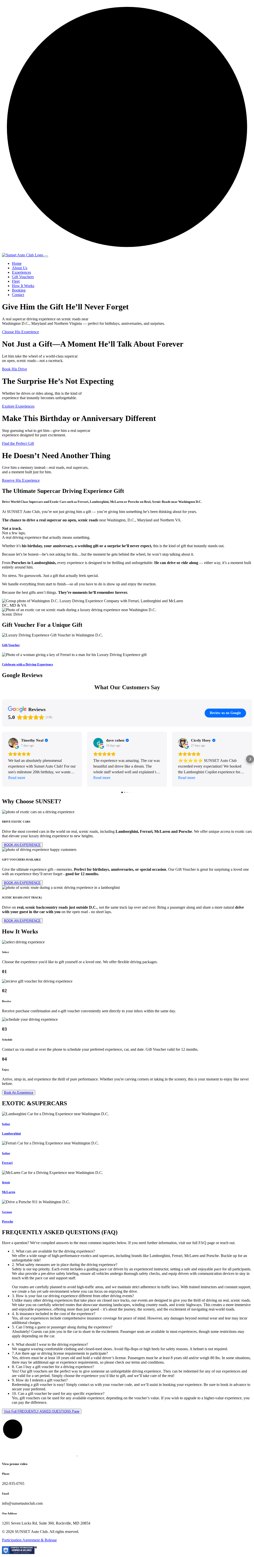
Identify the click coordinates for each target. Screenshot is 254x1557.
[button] (4, 759)
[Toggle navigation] (46, 256)
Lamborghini (11, 1133)
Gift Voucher (11, 645)
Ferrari (7, 1163)
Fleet (16, 281)
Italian (6, 1123)
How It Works (23, 286)
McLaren (8, 1192)
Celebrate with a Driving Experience (27, 664)
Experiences (21, 272)
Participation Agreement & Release (29, 1540)
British (6, 1182)
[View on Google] (13, 743)
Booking (19, 290)
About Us (19, 268)
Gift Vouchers (23, 277)
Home (17, 263)
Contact (18, 295)
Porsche (7, 1221)
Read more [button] (16, 778)
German (7, 1211)
